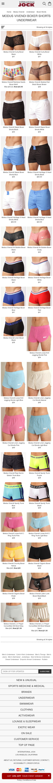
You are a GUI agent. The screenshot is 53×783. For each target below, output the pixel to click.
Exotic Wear (26, 727)
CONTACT (45, 760)
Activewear (26, 715)
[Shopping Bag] (49, 3)
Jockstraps (26, 657)
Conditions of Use (29, 780)
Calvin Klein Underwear (25, 654)
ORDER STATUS (33, 763)
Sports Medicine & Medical (26, 686)
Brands (26, 691)
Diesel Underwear (12, 659)
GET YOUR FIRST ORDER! (28, 776)
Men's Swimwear (14, 657)
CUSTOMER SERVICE (31, 760)
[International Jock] (26, 2)
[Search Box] (44, 3)
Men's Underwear (8, 654)
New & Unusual (26, 680)
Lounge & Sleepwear (26, 721)
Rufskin (45, 659)
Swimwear (26, 703)
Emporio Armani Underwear (30, 659)
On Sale (26, 733)
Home (9, 12)
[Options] (3, 27)
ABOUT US (8, 760)
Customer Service (26, 739)
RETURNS (17, 760)
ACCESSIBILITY (20, 763)
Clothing (26, 709)
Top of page (26, 745)
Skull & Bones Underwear (40, 657)
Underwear (26, 697)
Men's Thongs (40, 654)
